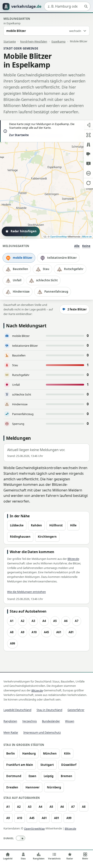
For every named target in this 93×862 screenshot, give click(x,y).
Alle (77, 246)
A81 (71, 632)
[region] (46, 179)
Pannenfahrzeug (56, 291)
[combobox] (67, 6)
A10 (34, 632)
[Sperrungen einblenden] (88, 173)
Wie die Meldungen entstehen (26, 592)
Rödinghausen (20, 537)
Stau (46, 269)
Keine (86, 246)
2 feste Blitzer (77, 309)
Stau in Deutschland (49, 710)
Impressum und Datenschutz (42, 732)
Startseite (9, 41)
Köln (67, 753)
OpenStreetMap (58, 236)
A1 (11, 621)
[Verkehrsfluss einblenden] (88, 144)
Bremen (66, 776)
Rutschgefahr (73, 269)
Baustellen (20, 269)
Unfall (17, 280)
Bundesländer (51, 721)
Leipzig (48, 776)
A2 (22, 621)
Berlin (10, 753)
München (50, 753)
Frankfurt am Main (19, 765)
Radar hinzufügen (24, 231)
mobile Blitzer (22, 258)
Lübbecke (17, 525)
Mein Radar (10, 732)
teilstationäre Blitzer (62, 258)
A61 (58, 632)
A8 (11, 632)
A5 (55, 621)
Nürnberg (54, 787)
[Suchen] (86, 6)
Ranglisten (10, 721)
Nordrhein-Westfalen (33, 41)
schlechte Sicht (47, 280)
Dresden (12, 787)
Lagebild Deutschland (17, 710)
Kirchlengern (47, 537)
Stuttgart (47, 765)
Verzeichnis (29, 721)
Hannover (33, 787)
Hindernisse (21, 291)
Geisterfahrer (75, 710)
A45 (46, 632)
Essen (32, 776)
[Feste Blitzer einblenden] (88, 154)
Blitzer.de (87, 236)
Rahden (36, 525)
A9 (22, 632)
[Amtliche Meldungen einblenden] (88, 163)
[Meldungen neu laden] (88, 183)
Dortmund (13, 776)
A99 (12, 643)
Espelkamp (58, 41)
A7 (76, 621)
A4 (44, 621)
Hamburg (29, 753)
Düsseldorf (68, 765)
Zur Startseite (19, 135)
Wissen (69, 721)
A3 (33, 621)
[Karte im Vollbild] (88, 135)
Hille (73, 525)
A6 (65, 621)
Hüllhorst (56, 525)
